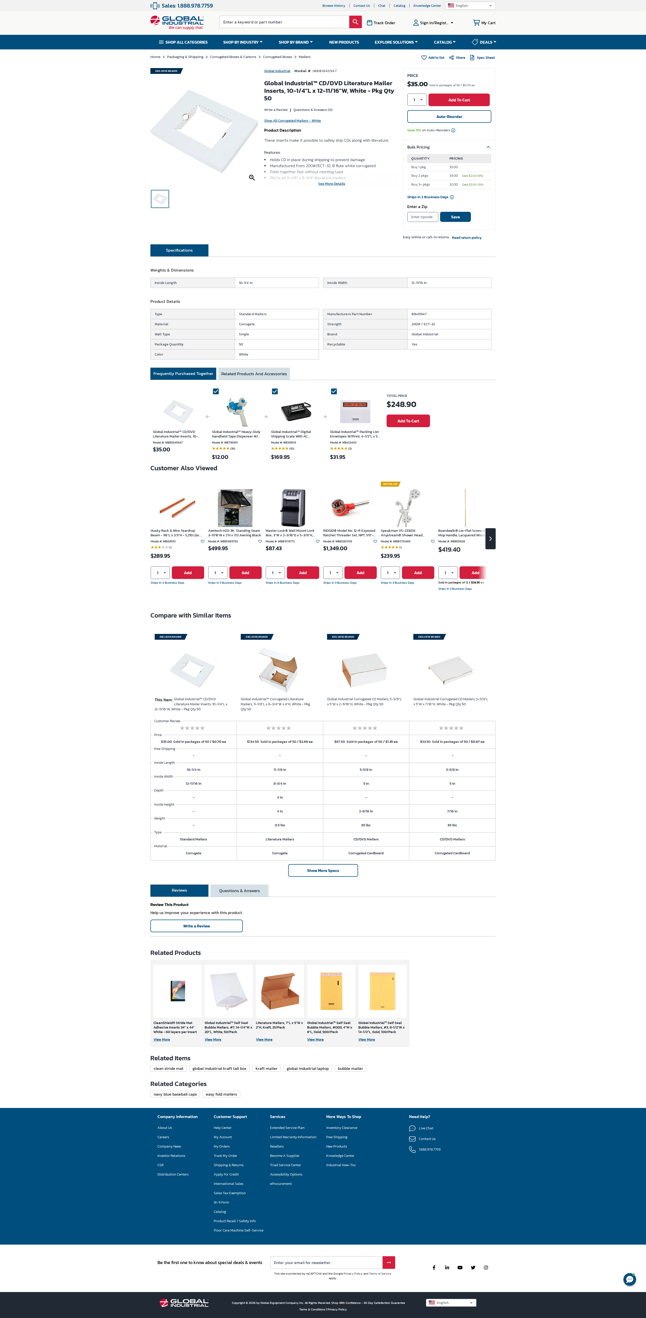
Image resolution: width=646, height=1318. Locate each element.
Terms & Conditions (312, 1309)
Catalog (399, 5)
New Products (336, 1146)
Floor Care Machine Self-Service (238, 1230)
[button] (470, 5)
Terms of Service (380, 1273)
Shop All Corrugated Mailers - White (292, 120)
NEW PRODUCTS (344, 42)
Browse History (333, 5)
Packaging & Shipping (185, 57)
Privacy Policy (353, 1273)
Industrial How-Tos (341, 1165)
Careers (163, 1137)
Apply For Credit (226, 1174)
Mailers (305, 57)
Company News (169, 1146)
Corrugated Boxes (277, 57)
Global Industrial (277, 71)
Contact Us (362, 5)
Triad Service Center (285, 1165)
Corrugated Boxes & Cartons (233, 57)
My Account (223, 1137)
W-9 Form (221, 1202)
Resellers (277, 1146)
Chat (381, 5)
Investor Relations (171, 1155)
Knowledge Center (427, 5)
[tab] (179, 250)
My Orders (222, 1146)
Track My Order (225, 1155)
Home (155, 57)
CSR (160, 1165)
